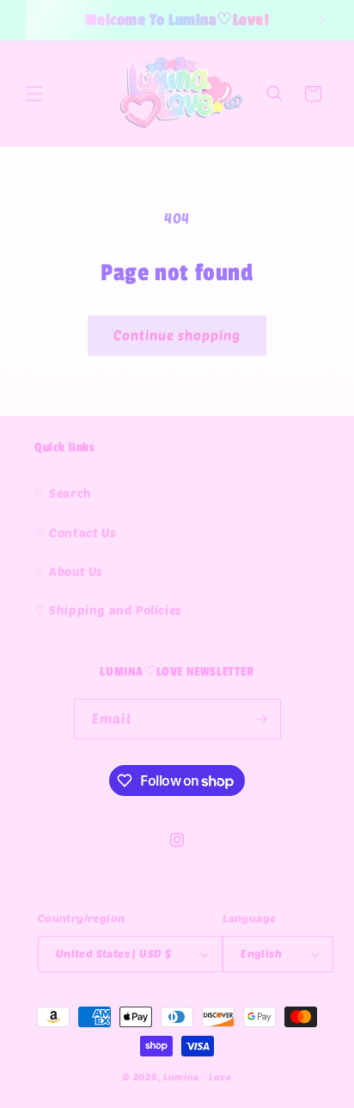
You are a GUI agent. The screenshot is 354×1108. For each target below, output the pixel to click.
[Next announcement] (322, 20)
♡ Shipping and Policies (108, 610)
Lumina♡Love (197, 1076)
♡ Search (63, 493)
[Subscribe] (261, 719)
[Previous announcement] (32, 20)
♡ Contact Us (75, 532)
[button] (34, 94)
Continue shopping (177, 335)
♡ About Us (68, 571)
